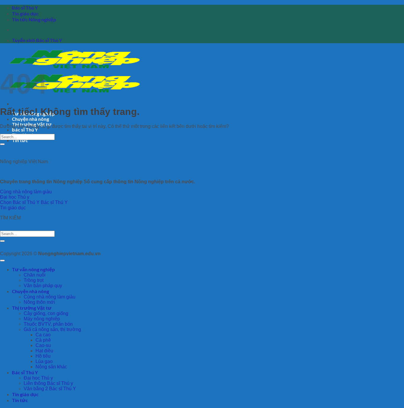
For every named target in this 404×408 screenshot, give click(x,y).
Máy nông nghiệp (42, 318)
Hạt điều (44, 350)
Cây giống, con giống (46, 313)
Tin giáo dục (25, 13)
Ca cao (43, 334)
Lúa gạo (44, 361)
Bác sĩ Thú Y (25, 7)
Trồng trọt (33, 280)
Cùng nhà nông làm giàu (49, 296)
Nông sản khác (51, 366)
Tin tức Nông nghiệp (34, 19)
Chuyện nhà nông (30, 119)
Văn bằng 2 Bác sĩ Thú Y (50, 388)
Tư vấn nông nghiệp (33, 269)
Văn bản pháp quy (43, 285)
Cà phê (43, 340)
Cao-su (43, 345)
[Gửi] (2, 144)
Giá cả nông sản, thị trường (52, 329)
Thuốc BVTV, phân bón (48, 324)
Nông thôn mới (39, 302)
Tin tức (20, 140)
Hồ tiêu (43, 356)
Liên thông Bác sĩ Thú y (48, 383)
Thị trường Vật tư (31, 308)
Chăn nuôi (35, 274)
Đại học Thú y (38, 377)
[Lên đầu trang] (2, 260)
